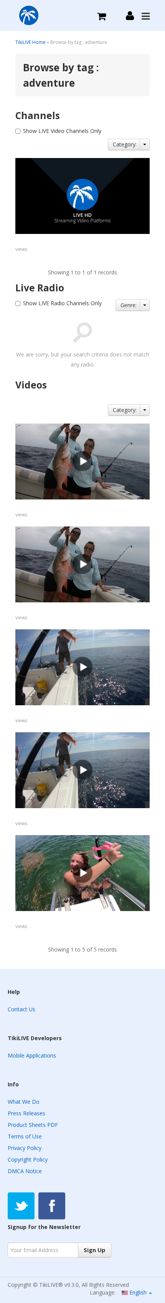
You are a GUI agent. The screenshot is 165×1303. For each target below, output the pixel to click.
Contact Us (21, 1009)
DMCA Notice (25, 1171)
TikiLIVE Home (30, 42)
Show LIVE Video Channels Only (62, 131)
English (138, 1292)
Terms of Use (25, 1136)
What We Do (24, 1101)
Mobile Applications (32, 1055)
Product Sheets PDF (33, 1124)
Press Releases (26, 1113)
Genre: (128, 305)
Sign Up (95, 1250)
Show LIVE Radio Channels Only (62, 303)
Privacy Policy (24, 1148)
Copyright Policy (28, 1159)
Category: (125, 144)
